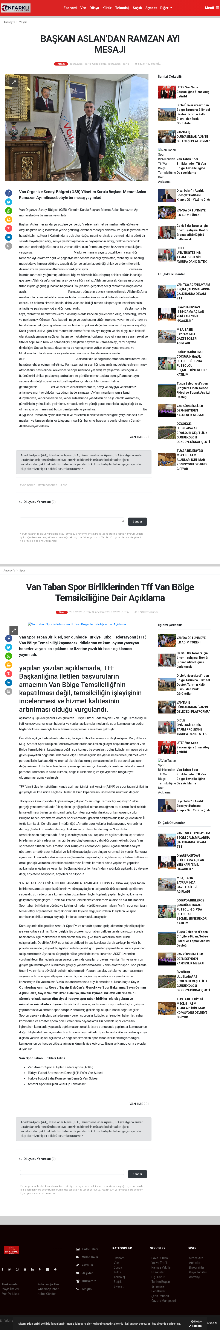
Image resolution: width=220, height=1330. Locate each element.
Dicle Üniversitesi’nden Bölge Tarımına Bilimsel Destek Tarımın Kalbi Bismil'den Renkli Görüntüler (193, 114)
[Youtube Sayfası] (27, 1269)
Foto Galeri (90, 1249)
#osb (63, 485)
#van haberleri (47, 485)
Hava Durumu (160, 1258)
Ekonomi (70, 8)
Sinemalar (158, 1286)
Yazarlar (87, 1265)
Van (83, 8)
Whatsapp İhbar (48, 1289)
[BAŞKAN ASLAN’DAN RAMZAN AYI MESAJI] (76, 127)
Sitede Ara (196, 1258)
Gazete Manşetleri (163, 1300)
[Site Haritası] (49, 1269)
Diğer (165, 8)
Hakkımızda (10, 1284)
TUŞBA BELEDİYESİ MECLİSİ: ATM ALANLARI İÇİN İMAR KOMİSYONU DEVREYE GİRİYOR (192, 460)
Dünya (94, 8)
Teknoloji (122, 8)
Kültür (107, 8)
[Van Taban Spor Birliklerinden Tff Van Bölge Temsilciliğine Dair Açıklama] (77, 624)
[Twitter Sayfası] (11, 1269)
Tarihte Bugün (160, 1281)
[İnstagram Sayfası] (19, 1269)
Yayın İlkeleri (10, 1289)
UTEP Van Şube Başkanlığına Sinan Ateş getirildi (193, 92)
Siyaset (151, 8)
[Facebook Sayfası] (4, 1269)
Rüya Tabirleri (198, 1272)
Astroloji (194, 1277)
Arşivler (87, 1273)
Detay (198, 1321)
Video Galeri (90, 1257)
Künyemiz (89, 1281)
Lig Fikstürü (158, 1277)
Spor (22, 570)
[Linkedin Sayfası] (34, 1269)
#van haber (27, 485)
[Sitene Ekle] (57, 1269)
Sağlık (137, 8)
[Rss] (42, 1269)
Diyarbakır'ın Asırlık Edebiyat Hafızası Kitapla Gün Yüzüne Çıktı (193, 195)
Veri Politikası (11, 1294)
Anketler (194, 1262)
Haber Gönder (47, 1294)
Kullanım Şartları (48, 1284)
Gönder (137, 521)
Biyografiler (196, 1267)
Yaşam (23, 22)
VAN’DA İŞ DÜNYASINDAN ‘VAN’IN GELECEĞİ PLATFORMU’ (193, 136)
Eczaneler (158, 1272)
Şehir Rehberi (160, 1296)
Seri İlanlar (158, 1291)
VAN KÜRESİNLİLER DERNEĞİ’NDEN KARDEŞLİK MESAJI (190, 410)
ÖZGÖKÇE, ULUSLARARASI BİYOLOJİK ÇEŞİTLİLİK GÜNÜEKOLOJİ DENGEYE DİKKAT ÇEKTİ (193, 433)
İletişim (86, 1289)
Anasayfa (9, 22)
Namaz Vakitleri (161, 1267)
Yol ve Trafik (159, 1262)
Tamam (196, 1325)
